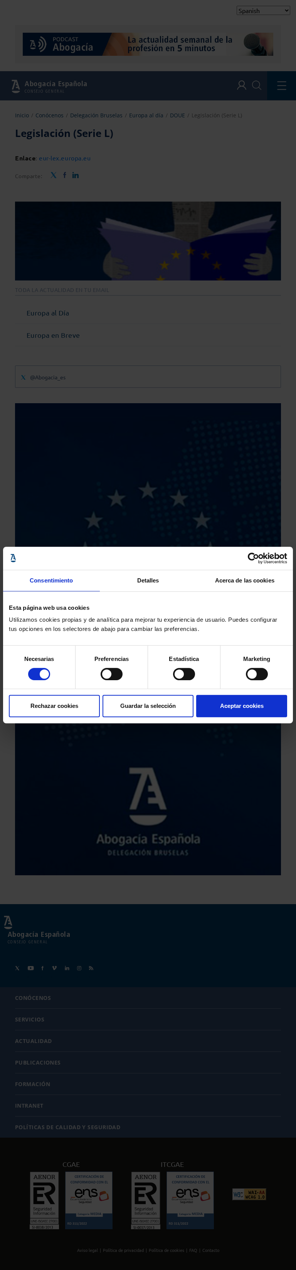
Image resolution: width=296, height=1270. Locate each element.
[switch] (112, 674)
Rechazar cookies (54, 706)
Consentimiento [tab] (51, 580)
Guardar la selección (148, 706)
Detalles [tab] (148, 580)
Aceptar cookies (242, 706)
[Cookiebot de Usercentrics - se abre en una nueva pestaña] (253, 558)
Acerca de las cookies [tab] (244, 580)
